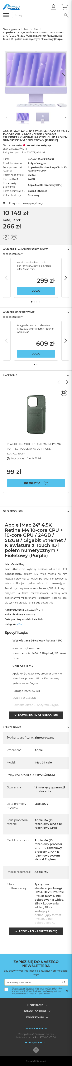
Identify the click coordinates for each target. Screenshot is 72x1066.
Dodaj (36, 290)
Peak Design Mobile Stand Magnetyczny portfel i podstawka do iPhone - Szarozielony (34, 449)
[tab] (36, 249)
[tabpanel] (36, 278)
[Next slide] (63, 76)
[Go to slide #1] (23, 118)
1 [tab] (31, 302)
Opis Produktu (13, 511)
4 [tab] (39, 302)
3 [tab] (36, 302)
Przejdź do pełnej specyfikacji (26, 203)
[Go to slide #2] (43, 118)
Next (65, 278)
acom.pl (43, 1061)
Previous (7, 278)
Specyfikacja (12, 727)
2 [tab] (34, 302)
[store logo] (19, 7)
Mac (26, 29)
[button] (53, 7)
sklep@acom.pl (35, 1042)
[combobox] (40, 15)
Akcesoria (10, 375)
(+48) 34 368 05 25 (36, 1028)
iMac (36, 29)
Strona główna (11, 29)
